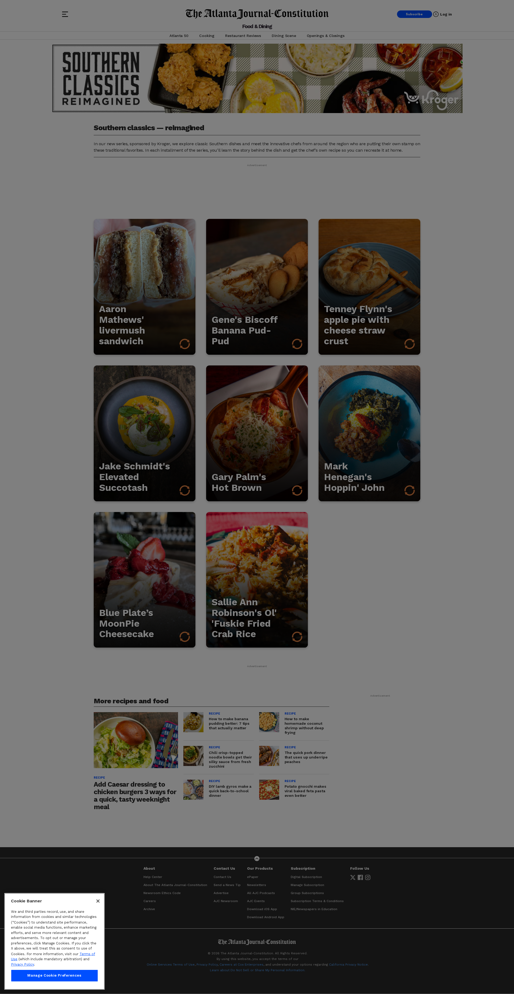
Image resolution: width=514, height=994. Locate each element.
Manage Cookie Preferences (54, 976)
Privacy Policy (22, 964)
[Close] (98, 901)
